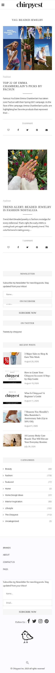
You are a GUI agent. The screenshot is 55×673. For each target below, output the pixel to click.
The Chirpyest (28, 514)
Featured (28, 482)
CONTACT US (9, 562)
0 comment (27, 123)
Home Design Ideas (28, 495)
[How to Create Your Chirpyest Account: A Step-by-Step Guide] (12, 377)
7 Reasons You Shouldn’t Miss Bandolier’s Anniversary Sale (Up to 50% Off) (36, 417)
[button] (27, 663)
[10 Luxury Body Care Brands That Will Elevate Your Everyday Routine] (12, 440)
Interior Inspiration (28, 501)
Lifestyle (28, 508)
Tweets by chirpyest (12, 331)
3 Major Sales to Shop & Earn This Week (36, 355)
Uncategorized (28, 521)
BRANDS (7, 547)
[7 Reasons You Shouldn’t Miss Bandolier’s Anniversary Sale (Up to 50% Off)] (12, 416)
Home (28, 488)
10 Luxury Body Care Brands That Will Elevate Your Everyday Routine (36, 438)
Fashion (7, 76)
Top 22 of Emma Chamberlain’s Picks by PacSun (22, 86)
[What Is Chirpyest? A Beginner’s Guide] (12, 398)
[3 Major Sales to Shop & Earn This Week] (12, 358)
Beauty (28, 468)
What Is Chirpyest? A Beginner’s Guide (34, 395)
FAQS (5, 569)
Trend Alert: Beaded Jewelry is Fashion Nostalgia (27, 208)
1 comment (27, 240)
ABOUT (6, 554)
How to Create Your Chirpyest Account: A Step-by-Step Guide (37, 375)
